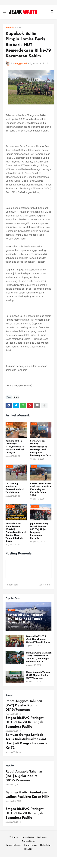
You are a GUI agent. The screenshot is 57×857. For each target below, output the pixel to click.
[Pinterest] (30, 405)
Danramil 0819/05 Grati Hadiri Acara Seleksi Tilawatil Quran (38, 639)
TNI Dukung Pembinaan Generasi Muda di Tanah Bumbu (15, 488)
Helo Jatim (45, 845)
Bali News (42, 837)
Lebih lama (44, 584)
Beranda (10, 27)
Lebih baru (12, 584)
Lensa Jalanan (13, 845)
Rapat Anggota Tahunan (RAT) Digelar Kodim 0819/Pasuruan (38, 675)
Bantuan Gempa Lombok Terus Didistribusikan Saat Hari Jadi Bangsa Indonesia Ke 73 (38, 657)
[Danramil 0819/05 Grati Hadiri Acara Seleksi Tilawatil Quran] (15, 641)
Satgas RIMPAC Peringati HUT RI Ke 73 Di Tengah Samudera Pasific (25, 722)
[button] (4, 12)
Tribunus (14, 837)
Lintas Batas (28, 837)
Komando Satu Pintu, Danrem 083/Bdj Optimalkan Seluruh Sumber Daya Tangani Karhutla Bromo (16, 532)
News (20, 27)
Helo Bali (28, 849)
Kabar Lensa (30, 845)
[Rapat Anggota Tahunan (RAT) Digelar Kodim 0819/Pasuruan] (15, 677)
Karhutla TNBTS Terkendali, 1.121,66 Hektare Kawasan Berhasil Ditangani (15, 446)
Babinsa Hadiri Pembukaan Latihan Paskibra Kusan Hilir (27, 794)
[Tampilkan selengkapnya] (44, 405)
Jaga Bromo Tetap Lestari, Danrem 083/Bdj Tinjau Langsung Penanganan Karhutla (39, 530)
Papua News (28, 841)
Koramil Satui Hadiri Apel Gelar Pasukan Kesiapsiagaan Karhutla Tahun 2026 (40, 489)
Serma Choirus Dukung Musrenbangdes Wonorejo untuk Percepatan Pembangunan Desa (40, 448)
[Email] (37, 405)
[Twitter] (16, 405)
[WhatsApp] (23, 405)
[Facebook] (9, 405)
